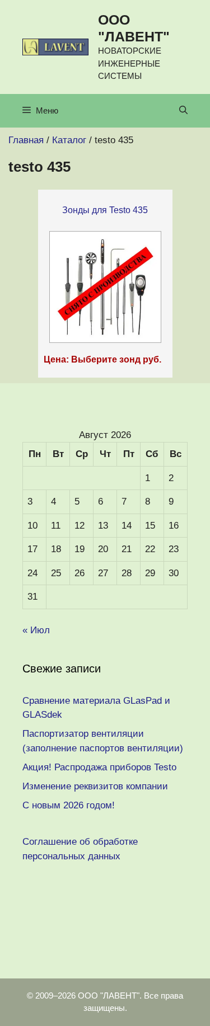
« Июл (36, 630)
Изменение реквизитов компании (95, 786)
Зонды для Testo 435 (105, 210)
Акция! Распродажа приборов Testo (99, 767)
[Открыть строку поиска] (183, 111)
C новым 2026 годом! (68, 805)
